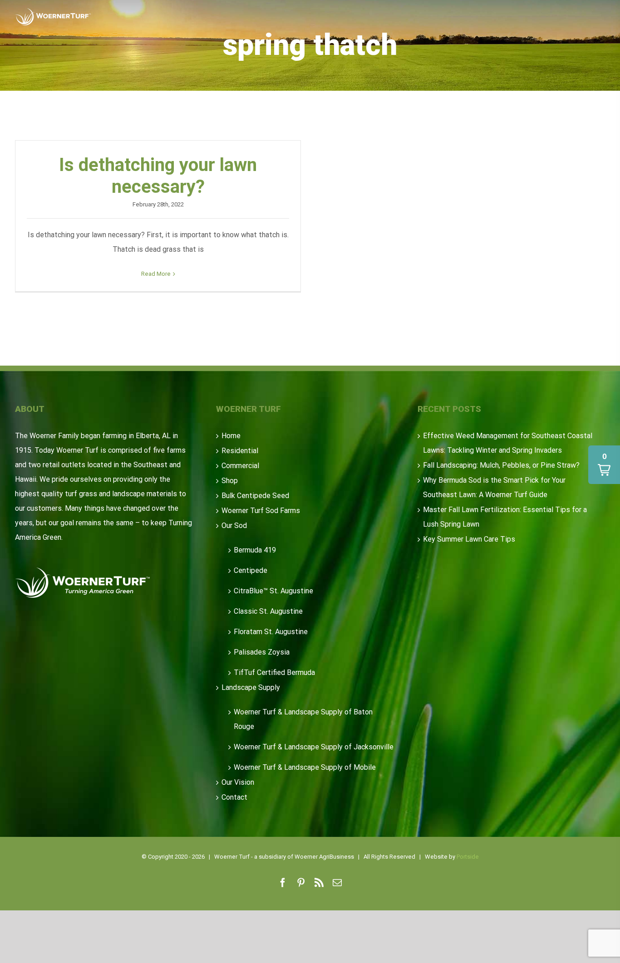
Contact (234, 797)
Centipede (250, 570)
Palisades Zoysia (262, 652)
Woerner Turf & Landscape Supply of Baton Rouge (303, 719)
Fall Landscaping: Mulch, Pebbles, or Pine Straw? (501, 465)
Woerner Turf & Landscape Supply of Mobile (305, 767)
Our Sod (234, 525)
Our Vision (237, 782)
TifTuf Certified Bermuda (274, 672)
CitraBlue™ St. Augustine (273, 591)
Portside (468, 856)
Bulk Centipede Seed (255, 495)
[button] (604, 464)
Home (231, 435)
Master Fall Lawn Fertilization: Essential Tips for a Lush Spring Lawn (505, 516)
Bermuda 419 (255, 550)
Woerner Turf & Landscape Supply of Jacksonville (314, 747)
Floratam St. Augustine (271, 631)
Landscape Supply (250, 687)
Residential (239, 450)
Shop (229, 480)
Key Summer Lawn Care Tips (469, 539)
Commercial (240, 465)
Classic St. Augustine (268, 611)
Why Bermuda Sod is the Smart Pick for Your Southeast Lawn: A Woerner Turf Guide (494, 487)
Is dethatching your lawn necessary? (158, 175)
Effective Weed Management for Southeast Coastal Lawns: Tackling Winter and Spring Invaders (507, 443)
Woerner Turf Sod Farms (260, 510)
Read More (156, 273)
